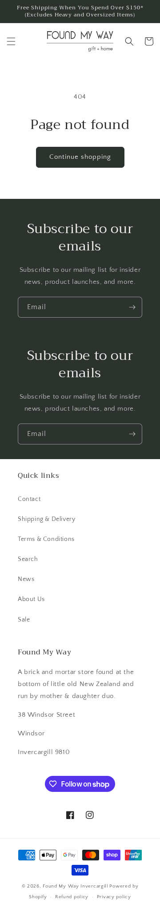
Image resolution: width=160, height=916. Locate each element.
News (26, 579)
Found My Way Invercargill (75, 886)
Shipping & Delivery (46, 519)
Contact (29, 499)
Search (28, 559)
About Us (31, 599)
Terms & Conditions (46, 539)
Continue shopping (80, 157)
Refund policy (71, 897)
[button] (11, 41)
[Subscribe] (132, 307)
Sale (24, 619)
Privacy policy (114, 897)
